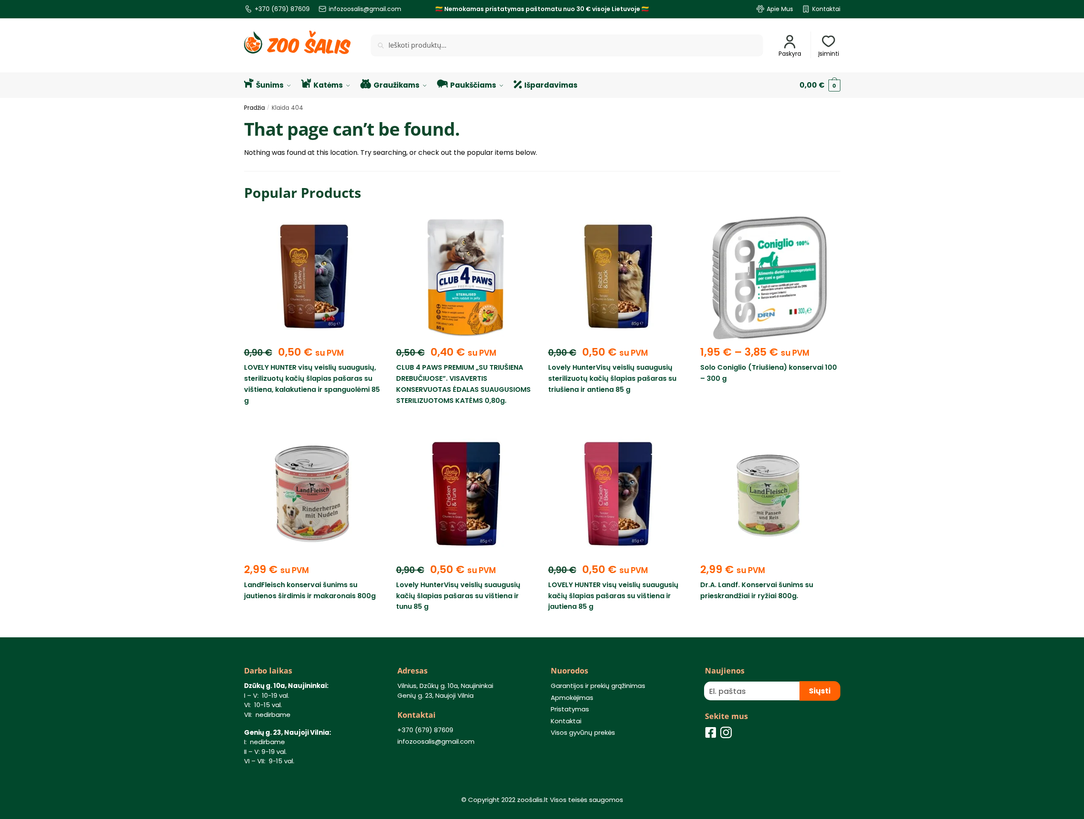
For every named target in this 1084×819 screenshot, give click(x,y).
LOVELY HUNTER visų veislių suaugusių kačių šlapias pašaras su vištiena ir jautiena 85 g (613, 596)
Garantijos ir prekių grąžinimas (598, 685)
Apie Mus (780, 9)
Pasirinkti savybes (770, 420)
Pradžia (254, 108)
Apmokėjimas (572, 697)
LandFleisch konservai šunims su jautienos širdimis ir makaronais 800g (310, 590)
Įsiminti (828, 53)
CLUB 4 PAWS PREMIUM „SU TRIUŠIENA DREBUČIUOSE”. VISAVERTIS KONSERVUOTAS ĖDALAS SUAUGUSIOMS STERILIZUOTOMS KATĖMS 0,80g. (463, 383)
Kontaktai (826, 9)
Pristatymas (570, 709)
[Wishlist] (370, 226)
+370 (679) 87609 (282, 9)
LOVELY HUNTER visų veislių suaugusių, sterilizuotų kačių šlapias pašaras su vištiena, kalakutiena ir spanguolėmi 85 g (312, 383)
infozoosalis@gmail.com (365, 9)
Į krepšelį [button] (314, 420)
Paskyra (790, 53)
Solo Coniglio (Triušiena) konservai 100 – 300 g (768, 372)
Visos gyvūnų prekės (583, 732)
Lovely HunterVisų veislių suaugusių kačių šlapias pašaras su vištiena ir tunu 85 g (458, 596)
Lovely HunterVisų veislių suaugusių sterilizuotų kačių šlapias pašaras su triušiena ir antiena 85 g (612, 378)
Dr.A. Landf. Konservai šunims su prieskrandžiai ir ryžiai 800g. (756, 590)
